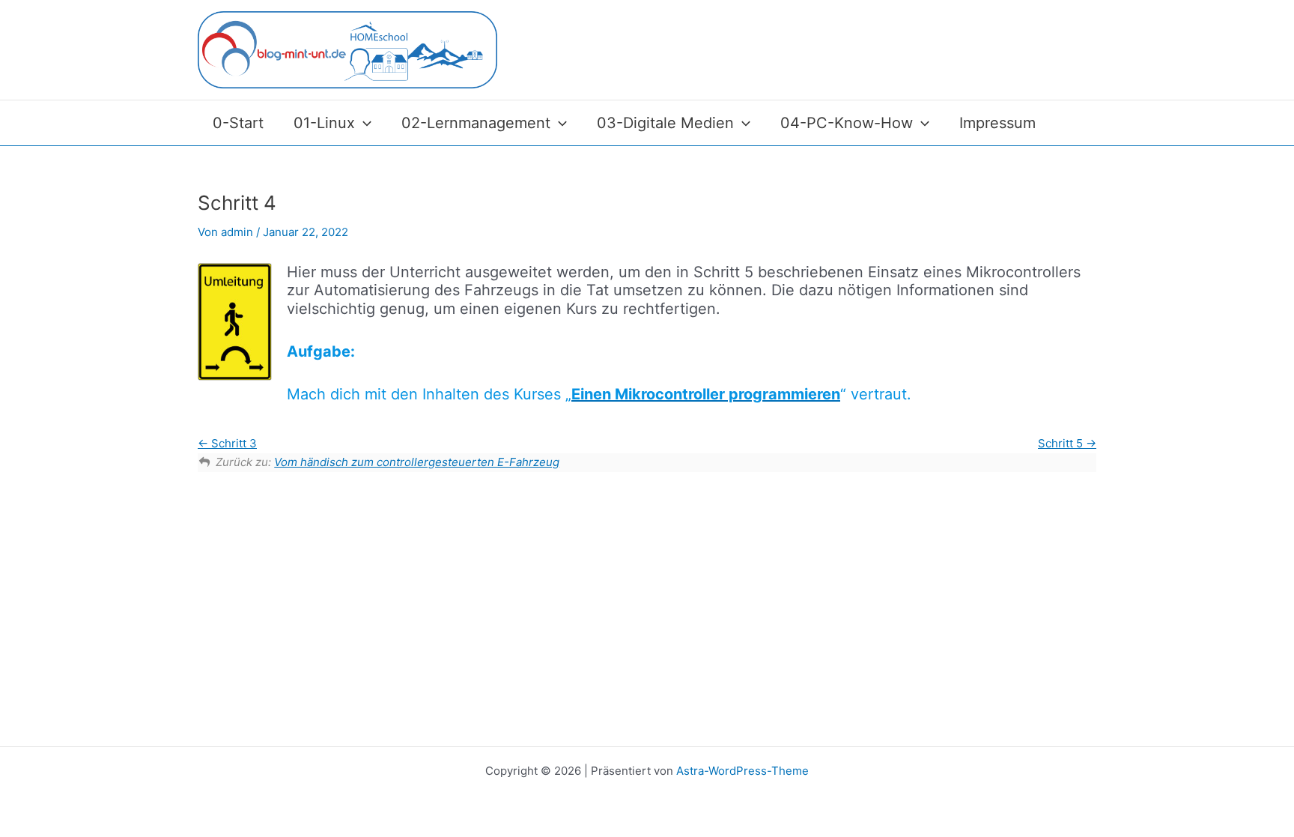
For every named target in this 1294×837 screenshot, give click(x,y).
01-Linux (324, 123)
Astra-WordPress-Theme (742, 771)
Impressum (997, 123)
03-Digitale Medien (665, 123)
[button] (363, 122)
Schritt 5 (1062, 443)
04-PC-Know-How (846, 123)
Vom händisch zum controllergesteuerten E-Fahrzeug (416, 462)
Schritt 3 (232, 443)
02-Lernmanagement (475, 123)
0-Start (238, 123)
